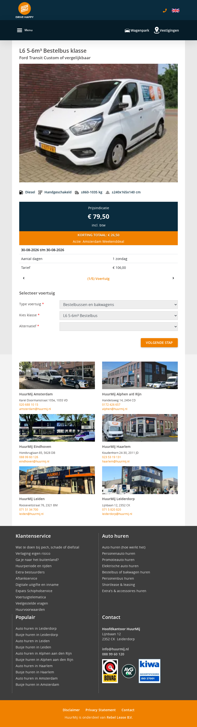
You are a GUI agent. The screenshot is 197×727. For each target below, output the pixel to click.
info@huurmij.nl (115, 649)
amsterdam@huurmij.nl (35, 409)
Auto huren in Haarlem (34, 666)
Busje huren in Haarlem (35, 672)
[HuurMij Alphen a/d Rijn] (140, 375)
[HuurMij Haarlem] (140, 428)
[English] (175, 10)
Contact (128, 710)
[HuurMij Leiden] (57, 480)
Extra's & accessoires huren (124, 591)
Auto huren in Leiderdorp (36, 628)
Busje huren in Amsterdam (37, 684)
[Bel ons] (165, 10)
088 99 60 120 (113, 654)
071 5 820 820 (111, 509)
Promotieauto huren (118, 559)
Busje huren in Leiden (33, 647)
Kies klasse (29, 315)
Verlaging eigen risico (33, 553)
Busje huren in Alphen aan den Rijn (44, 659)
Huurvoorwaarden (30, 609)
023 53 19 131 (111, 457)
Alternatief (29, 326)
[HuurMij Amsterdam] (57, 375)
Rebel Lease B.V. (120, 717)
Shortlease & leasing (118, 584)
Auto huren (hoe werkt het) (123, 547)
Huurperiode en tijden (34, 566)
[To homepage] (25, 10)
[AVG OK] (129, 670)
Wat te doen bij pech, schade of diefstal (47, 547)
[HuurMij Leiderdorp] (140, 480)
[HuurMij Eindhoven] (57, 428)
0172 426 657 (111, 404)
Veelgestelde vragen (32, 603)
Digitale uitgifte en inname (37, 584)
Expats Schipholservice (34, 591)
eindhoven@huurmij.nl (34, 461)
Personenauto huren (118, 553)
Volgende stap (159, 342)
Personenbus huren (118, 578)
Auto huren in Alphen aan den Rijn (44, 653)
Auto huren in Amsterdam (37, 678)
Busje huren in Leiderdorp (37, 634)
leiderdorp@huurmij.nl (117, 514)
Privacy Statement (101, 710)
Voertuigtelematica (31, 597)
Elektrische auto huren (120, 566)
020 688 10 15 (28, 404)
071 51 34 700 (28, 509)
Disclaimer (71, 710)
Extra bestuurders (30, 572)
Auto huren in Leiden (33, 641)
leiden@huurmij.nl (31, 514)
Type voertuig (31, 304)
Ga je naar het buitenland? (37, 559)
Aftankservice (26, 578)
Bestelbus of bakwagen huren (126, 572)
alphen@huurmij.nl (114, 409)
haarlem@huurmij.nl (115, 461)
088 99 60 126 (28, 457)
